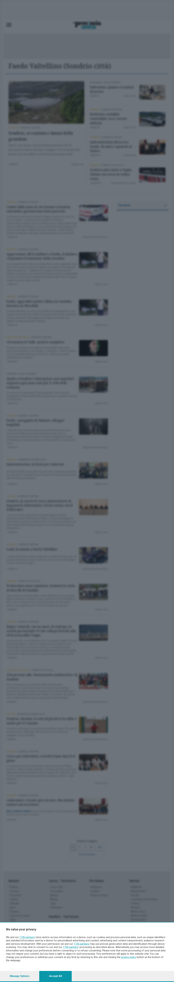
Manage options (19, 976)
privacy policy (128, 957)
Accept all (55, 976)
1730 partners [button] (27, 937)
